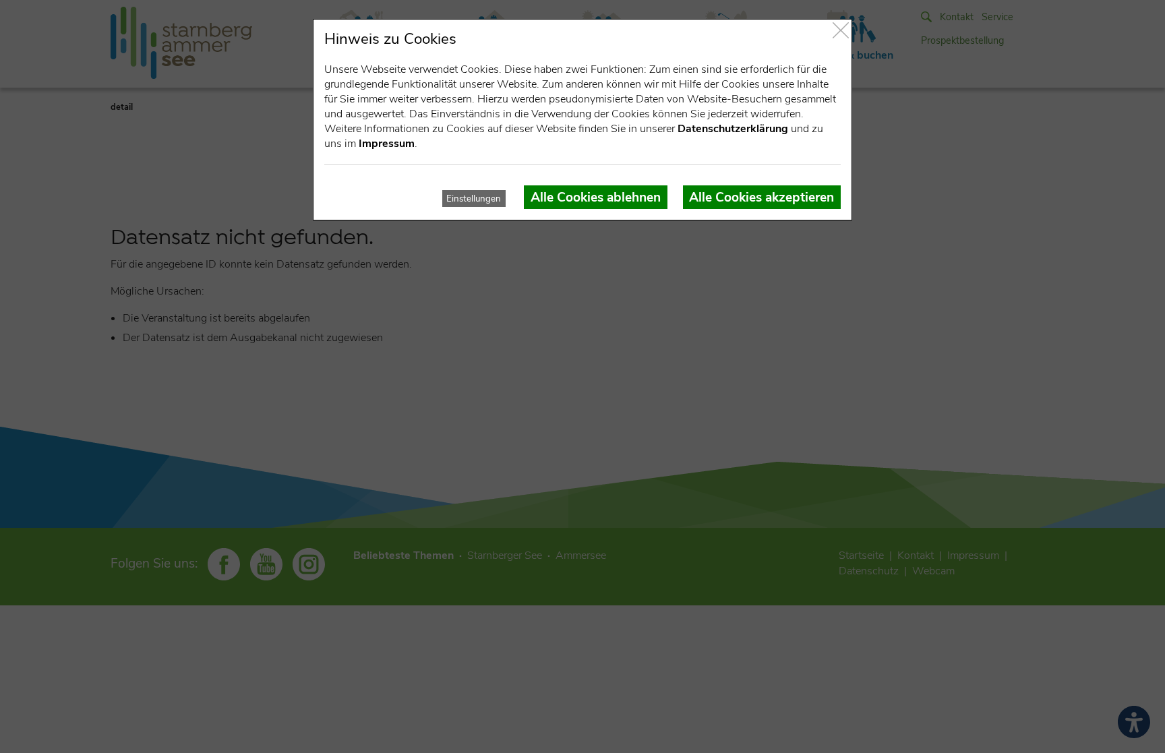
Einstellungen (473, 199)
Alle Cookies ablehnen (596, 197)
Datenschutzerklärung (733, 128)
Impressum (387, 143)
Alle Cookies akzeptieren (761, 197)
